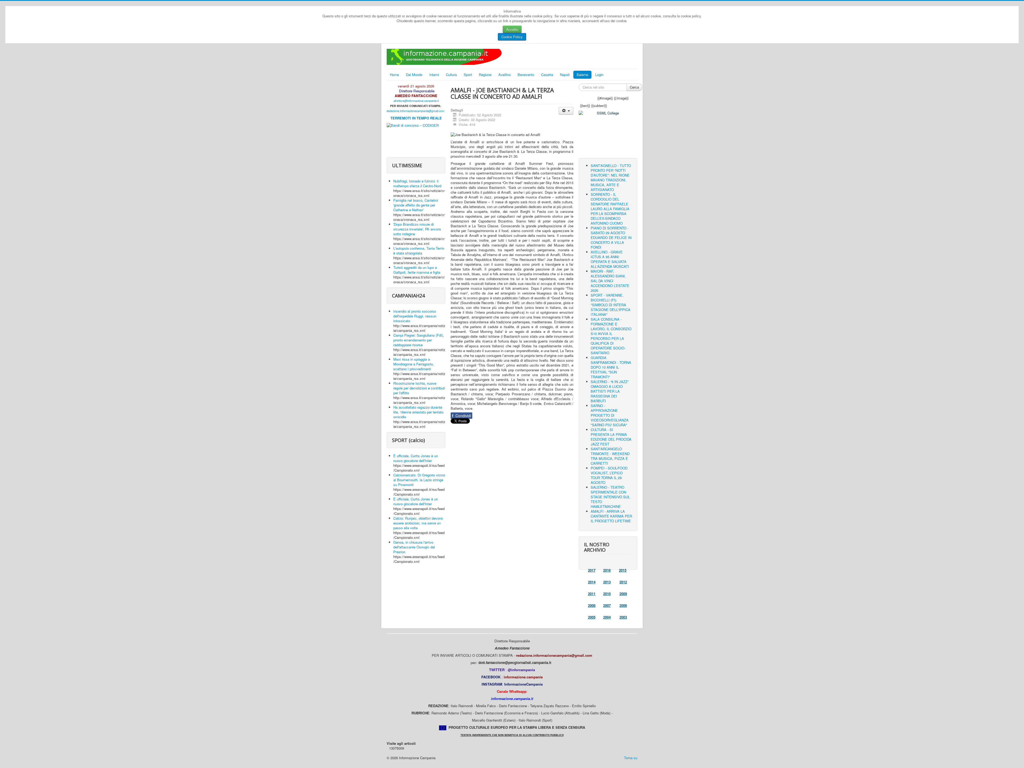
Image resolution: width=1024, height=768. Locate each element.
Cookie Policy (512, 36)
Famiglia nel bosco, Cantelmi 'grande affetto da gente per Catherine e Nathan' (415, 205)
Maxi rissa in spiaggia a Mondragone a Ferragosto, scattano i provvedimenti (413, 364)
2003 (623, 617)
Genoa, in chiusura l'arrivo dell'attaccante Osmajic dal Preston (414, 547)
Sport (468, 74)
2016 (607, 570)
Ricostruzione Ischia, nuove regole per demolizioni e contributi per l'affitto (419, 388)
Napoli (565, 74)
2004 (607, 617)
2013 (607, 581)
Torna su (630, 757)
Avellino (504, 74)
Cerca (634, 87)
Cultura (451, 74)
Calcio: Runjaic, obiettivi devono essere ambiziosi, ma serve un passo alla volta (418, 523)
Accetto (512, 29)
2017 (591, 570)
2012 (623, 581)
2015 (622, 570)
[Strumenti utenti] (566, 111)
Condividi (461, 415)
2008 (591, 605)
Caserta (547, 74)
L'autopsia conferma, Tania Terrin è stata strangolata (418, 251)
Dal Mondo (414, 74)
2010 (607, 593)
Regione (485, 74)
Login (599, 74)
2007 (607, 605)
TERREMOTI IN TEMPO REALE (416, 118)
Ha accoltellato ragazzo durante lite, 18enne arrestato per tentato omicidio (418, 412)
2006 (623, 605)
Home (394, 74)
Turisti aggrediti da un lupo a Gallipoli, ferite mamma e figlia (416, 270)
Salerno (582, 74)
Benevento (526, 74)
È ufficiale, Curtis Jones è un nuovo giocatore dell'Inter (415, 458)
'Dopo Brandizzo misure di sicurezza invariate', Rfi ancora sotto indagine (417, 229)
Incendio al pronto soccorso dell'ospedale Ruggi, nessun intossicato (414, 316)
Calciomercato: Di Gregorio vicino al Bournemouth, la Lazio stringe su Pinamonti (419, 479)
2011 (591, 593)
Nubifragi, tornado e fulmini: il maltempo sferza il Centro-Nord (417, 183)
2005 (591, 617)
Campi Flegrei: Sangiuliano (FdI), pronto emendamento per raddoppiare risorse (418, 340)
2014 (591, 581)
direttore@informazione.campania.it (416, 101)
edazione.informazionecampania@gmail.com (416, 111)
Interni (434, 74)
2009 (623, 593)
